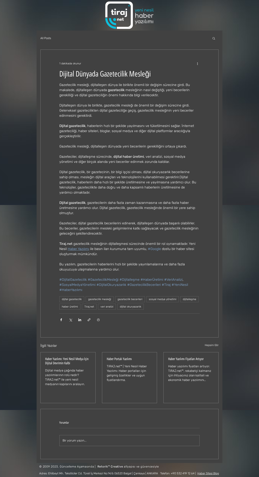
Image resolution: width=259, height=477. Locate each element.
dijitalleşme (189, 299)
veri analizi (106, 306)
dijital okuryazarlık (130, 306)
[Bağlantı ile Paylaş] (89, 320)
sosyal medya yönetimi (162, 299)
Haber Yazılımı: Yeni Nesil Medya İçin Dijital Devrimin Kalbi (67, 361)
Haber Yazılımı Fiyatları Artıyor (186, 359)
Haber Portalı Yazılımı (119, 359)
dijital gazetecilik (72, 299)
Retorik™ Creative (110, 466)
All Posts (45, 38)
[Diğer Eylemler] (197, 63)
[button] (214, 38)
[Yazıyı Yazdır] (98, 320)
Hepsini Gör (212, 345)
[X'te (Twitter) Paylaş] (70, 320)
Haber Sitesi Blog (208, 473)
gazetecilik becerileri (130, 299)
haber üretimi (70, 306)
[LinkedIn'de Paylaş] (80, 320)
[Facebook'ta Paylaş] (61, 320)
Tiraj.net (89, 306)
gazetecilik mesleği (99, 299)
